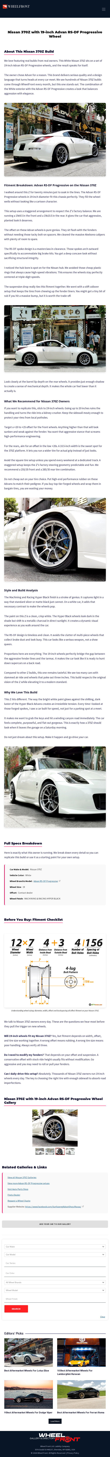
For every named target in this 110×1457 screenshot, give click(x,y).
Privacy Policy (73, 1453)
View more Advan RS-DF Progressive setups (29, 1183)
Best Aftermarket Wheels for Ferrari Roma (80, 1412)
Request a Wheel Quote (19, 1200)
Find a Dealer (14, 1194)
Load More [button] (55, 1421)
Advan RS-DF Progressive (46, 881)
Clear (102, 1317)
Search (16, 1308)
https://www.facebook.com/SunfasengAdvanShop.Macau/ (53, 1206)
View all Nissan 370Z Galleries (22, 1177)
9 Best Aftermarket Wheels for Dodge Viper (28, 1412)
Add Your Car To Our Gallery (55, 1224)
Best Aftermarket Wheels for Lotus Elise (26, 1370)
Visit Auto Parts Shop (18, 1189)
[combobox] (55, 1246)
